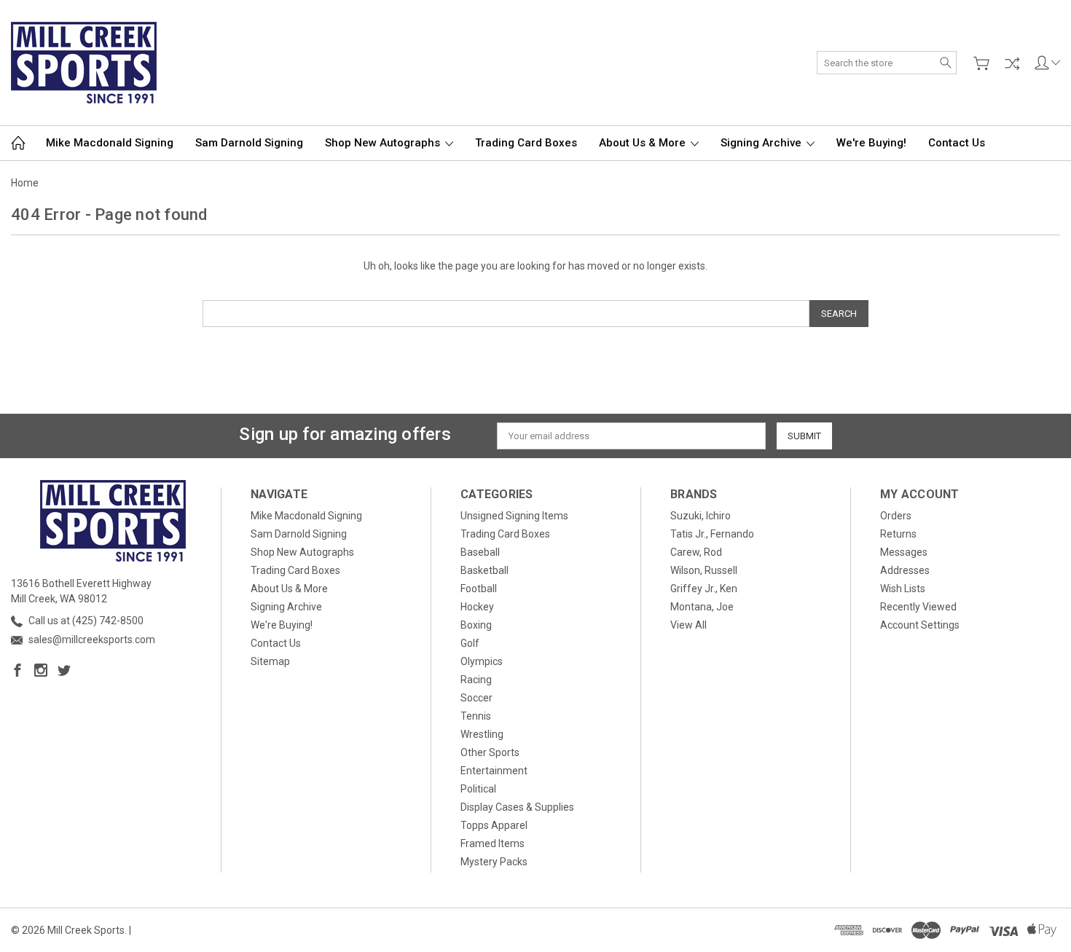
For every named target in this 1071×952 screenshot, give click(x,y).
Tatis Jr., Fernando (712, 534)
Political (478, 789)
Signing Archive (762, 142)
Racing (476, 679)
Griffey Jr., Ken (703, 588)
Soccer (476, 698)
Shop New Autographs (384, 142)
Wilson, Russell (703, 570)
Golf (469, 643)
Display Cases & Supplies (517, 807)
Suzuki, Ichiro (700, 516)
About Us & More (643, 142)
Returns (898, 534)
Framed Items (492, 843)
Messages (903, 552)
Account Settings (920, 625)
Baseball (480, 552)
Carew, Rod (696, 552)
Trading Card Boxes (526, 142)
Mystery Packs (493, 862)
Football (478, 588)
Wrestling (481, 734)
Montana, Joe (702, 607)
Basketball (484, 570)
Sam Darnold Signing (249, 142)
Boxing (476, 625)
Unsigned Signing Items (514, 516)
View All (688, 625)
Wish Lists (902, 588)
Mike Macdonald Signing (109, 142)
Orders (895, 516)
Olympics (481, 661)
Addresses (905, 570)
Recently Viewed (918, 607)
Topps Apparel (493, 825)
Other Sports (489, 752)
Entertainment (493, 770)
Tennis (475, 716)
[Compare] (1012, 63)
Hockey (477, 607)
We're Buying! (871, 142)
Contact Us (956, 142)
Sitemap (270, 661)
